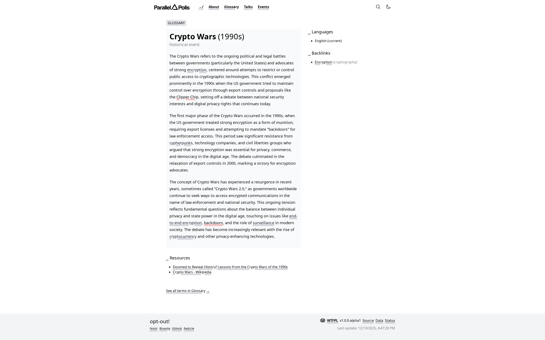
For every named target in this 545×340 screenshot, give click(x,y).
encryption (197, 69)
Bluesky (164, 328)
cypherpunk (180, 142)
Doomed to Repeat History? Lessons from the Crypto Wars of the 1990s (230, 267)
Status (390, 320)
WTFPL (332, 320)
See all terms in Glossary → (188, 290)
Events (263, 6)
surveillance (263, 222)
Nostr (154, 328)
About (214, 6)
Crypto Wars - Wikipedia (192, 272)
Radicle (189, 328)
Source (368, 320)
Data (379, 320)
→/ (201, 6)
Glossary (231, 6)
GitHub (177, 328)
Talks (248, 6)
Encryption (323, 62)
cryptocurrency (182, 236)
